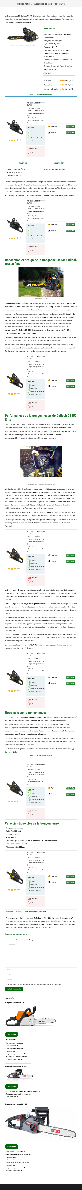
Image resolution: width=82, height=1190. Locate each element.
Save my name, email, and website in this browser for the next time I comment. (33, 984)
